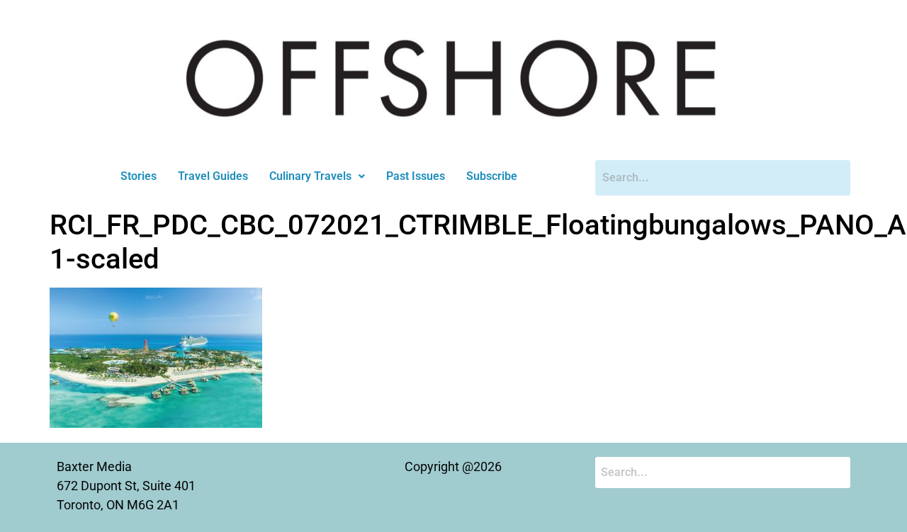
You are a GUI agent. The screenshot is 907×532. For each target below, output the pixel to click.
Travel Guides (213, 176)
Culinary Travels (310, 176)
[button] (317, 176)
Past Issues (415, 176)
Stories (138, 176)
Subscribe (491, 176)
